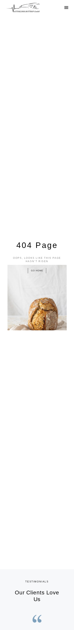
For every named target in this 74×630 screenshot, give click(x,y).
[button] (66, 7)
